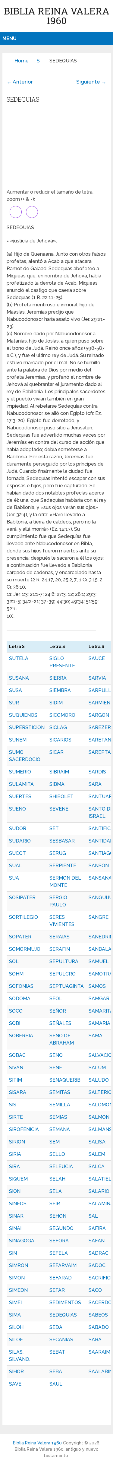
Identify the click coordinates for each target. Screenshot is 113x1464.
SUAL (15, 865)
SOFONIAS (21, 986)
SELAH (57, 1179)
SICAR (56, 752)
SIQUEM (18, 1179)
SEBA (55, 1371)
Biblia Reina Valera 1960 (56, 15)
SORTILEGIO (23, 917)
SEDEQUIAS (63, 1315)
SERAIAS (59, 937)
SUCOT (17, 853)
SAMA (95, 1036)
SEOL (55, 998)
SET (54, 828)
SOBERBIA (21, 1036)
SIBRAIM (59, 772)
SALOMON (101, 1105)
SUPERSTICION (27, 727)
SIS (12, 1105)
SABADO (99, 1327)
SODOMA (19, 998)
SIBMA (56, 784)
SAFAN (97, 1241)
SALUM (97, 1067)
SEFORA (59, 1241)
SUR (14, 703)
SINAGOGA (21, 1241)
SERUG (57, 853)
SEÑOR (57, 1011)
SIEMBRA (60, 690)
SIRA (14, 1166)
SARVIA (97, 678)
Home (21, 61)
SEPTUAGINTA (66, 986)
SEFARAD (60, 1278)
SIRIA (15, 1154)
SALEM (97, 1154)
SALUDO (99, 1080)
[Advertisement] (56, 147)
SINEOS (18, 1203)
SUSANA (19, 678)
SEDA (55, 1327)
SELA (55, 1191)
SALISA (97, 1142)
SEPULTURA (63, 961)
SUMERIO (20, 772)
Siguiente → (91, 82)
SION (14, 1191)
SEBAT (57, 1352)
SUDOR (17, 828)
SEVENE (58, 809)
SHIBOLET (61, 796)
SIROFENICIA (24, 1129)
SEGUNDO (61, 1228)
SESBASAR (62, 841)
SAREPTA (100, 752)
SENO (56, 1055)
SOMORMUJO (24, 949)
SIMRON (18, 1265)
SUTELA (18, 658)
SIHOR (16, 1371)
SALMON (99, 1117)
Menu (9, 38)
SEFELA (58, 1253)
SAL (93, 1216)
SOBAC (17, 1055)
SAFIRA (97, 1228)
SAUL (55, 1384)
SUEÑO (17, 809)
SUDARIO (20, 841)
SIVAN (16, 1067)
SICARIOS (60, 740)
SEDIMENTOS (65, 1302)
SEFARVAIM (63, 1265)
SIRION (17, 1142)
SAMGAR (99, 998)
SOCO (16, 1011)
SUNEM (18, 740)
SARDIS (97, 772)
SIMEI (15, 1302)
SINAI (15, 1228)
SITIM (15, 1080)
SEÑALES (60, 1023)
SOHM (16, 974)
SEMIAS (58, 1117)
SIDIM (56, 703)
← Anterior (20, 82)
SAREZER (100, 727)
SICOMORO (62, 715)
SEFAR (57, 1290)
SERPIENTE (62, 865)
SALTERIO (100, 1092)
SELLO (57, 1154)
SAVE (15, 1384)
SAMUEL (99, 961)
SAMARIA (99, 1023)
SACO (95, 1290)
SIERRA (58, 678)
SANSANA (100, 878)
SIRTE (16, 1117)
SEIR (54, 1203)
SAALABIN (101, 1371)
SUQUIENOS (23, 715)
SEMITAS (59, 1092)
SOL (14, 961)
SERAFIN (59, 949)
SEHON (57, 1216)
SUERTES (20, 796)
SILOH (16, 1327)
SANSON (99, 865)
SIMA (15, 1315)
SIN (13, 1253)
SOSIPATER (22, 897)
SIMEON (18, 1290)
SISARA (17, 1092)
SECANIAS (61, 1339)
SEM (54, 1142)
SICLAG (58, 727)
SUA (14, 878)
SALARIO (99, 1191)
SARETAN (100, 740)
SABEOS (98, 1315)
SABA (95, 1339)
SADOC (97, 1265)
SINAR (16, 1216)
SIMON (17, 1278)
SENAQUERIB (64, 1080)
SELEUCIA (61, 1166)
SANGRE (98, 917)
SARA (95, 784)
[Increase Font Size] (16, 212)
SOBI (14, 1023)
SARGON (99, 715)
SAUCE (97, 658)
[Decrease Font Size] (32, 212)
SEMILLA (59, 1105)
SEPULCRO (62, 974)
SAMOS (97, 986)
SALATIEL (100, 1179)
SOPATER (20, 937)
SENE (55, 1067)
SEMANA (59, 1129)
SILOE (16, 1339)
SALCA (97, 1166)
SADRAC (98, 1253)
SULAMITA (21, 784)
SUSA (15, 690)
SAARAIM (99, 1352)
